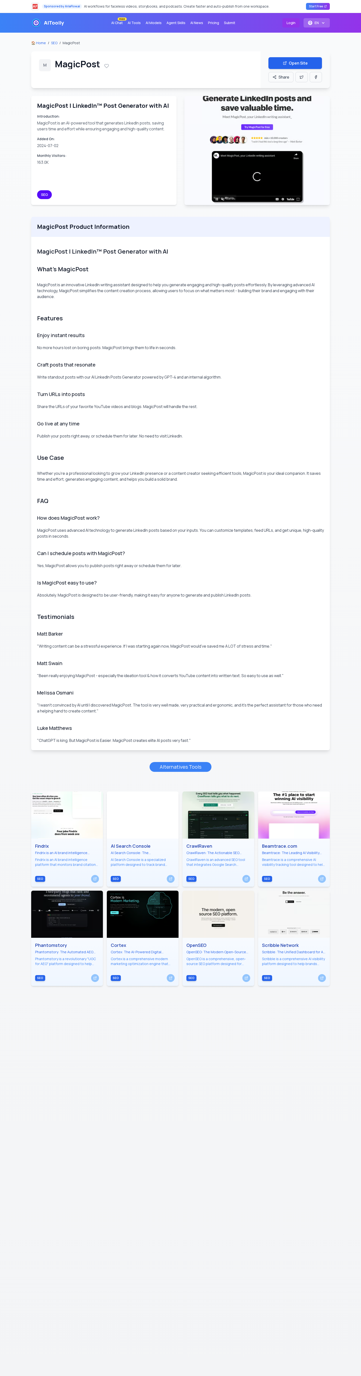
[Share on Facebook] (316, 77)
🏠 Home (38, 43)
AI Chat (118, 21)
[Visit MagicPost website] (257, 150)
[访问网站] (95, 879)
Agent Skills (176, 22)
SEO (54, 43)
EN (317, 22)
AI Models (154, 22)
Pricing (213, 22)
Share (283, 77)
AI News (196, 22)
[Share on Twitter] (301, 77)
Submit (229, 22)
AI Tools (134, 22)
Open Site (298, 63)
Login (291, 22)
